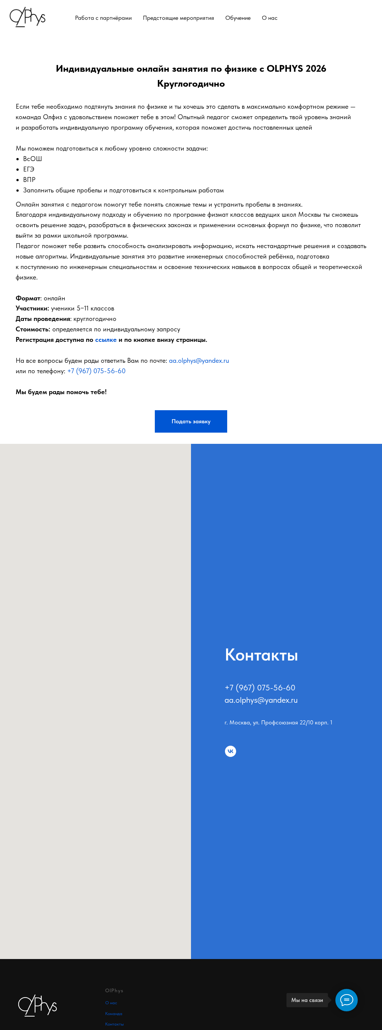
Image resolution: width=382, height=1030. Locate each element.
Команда (113, 1013)
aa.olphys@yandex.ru (199, 360)
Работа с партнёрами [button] (103, 17)
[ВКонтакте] (370, 17)
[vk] (230, 751)
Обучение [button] (238, 17)
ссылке (106, 339)
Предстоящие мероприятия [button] (178, 17)
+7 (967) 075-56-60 (96, 371)
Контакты (114, 1024)
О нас (111, 1002)
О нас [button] (270, 17)
